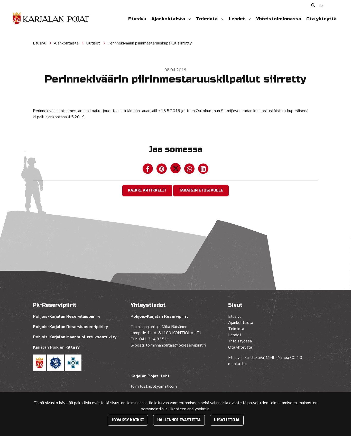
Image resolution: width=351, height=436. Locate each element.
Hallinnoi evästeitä (179, 420)
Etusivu (137, 19)
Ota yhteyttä (321, 19)
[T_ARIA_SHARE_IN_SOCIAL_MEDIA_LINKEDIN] (203, 170)
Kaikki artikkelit (147, 190)
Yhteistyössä (240, 341)
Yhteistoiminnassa (278, 19)
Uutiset (93, 43)
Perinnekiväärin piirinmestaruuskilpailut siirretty (149, 43)
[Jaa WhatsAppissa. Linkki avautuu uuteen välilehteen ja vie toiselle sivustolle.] (190, 170)
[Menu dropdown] (188, 19)
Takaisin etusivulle (201, 190)
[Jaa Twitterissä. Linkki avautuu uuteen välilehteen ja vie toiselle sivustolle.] (176, 170)
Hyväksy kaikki (128, 420)
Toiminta (207, 19)
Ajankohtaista (168, 19)
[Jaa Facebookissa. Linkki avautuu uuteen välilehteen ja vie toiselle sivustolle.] (148, 170)
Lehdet (237, 19)
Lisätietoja (226, 420)
